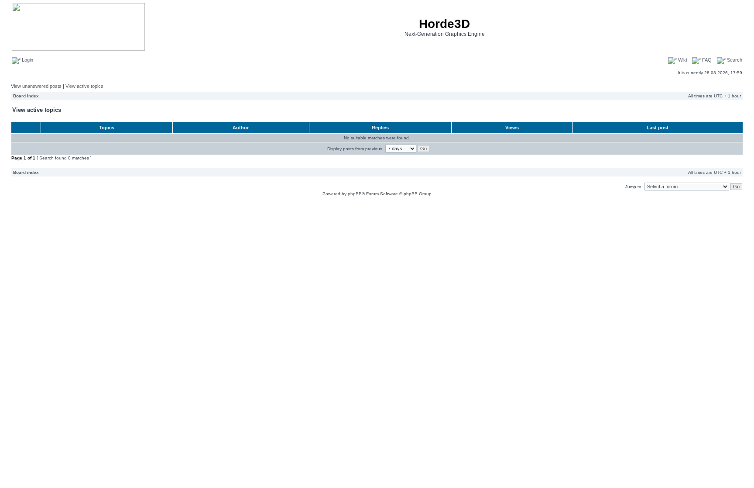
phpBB (355, 193)
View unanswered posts (36, 86)
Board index (26, 95)
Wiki (682, 59)
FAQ (706, 59)
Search (734, 59)
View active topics (84, 86)
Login (27, 59)
